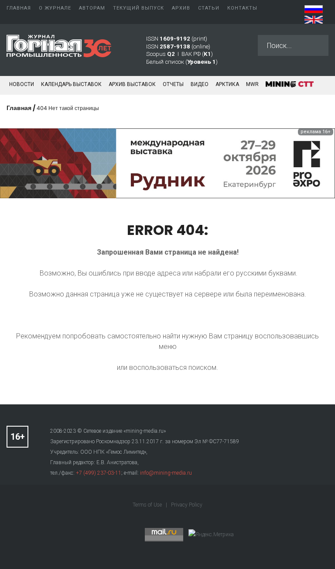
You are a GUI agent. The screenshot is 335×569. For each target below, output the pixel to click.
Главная (19, 107)
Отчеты (173, 84)
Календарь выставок (71, 84)
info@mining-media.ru (166, 473)
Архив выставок (132, 84)
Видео (200, 84)
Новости (21, 84)
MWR (252, 84)
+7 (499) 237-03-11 (98, 473)
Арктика (227, 84)
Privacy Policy (186, 505)
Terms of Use (148, 505)
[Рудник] (167, 163)
